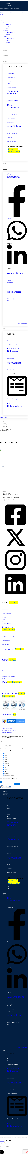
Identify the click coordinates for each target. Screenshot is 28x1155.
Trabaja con (13, 649)
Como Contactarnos (13, 175)
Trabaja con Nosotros (13, 92)
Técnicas (5, 36)
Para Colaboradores (14, 404)
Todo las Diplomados (10, 32)
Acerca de (5, 424)
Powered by (2, 1141)
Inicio (4, 421)
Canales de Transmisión (13, 106)
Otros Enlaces (14, 126)
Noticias (4, 423)
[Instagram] (15, 571)
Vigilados (9, 714)
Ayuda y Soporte (15, 273)
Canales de (8, 628)
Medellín (8, 26)
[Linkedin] (15, 595)
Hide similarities (8, 744)
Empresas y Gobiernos (13, 349)
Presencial (8, 40)
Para (12, 682)
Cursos (4, 22)
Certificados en (13, 694)
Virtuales (8, 28)
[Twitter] (15, 547)
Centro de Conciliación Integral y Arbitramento (9, 8)
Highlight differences (9, 745)
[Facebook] (15, 526)
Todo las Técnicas (10, 38)
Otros (9, 659)
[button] (17, 156)
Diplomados (5, 30)
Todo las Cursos (9, 24)
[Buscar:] (7, 784)
